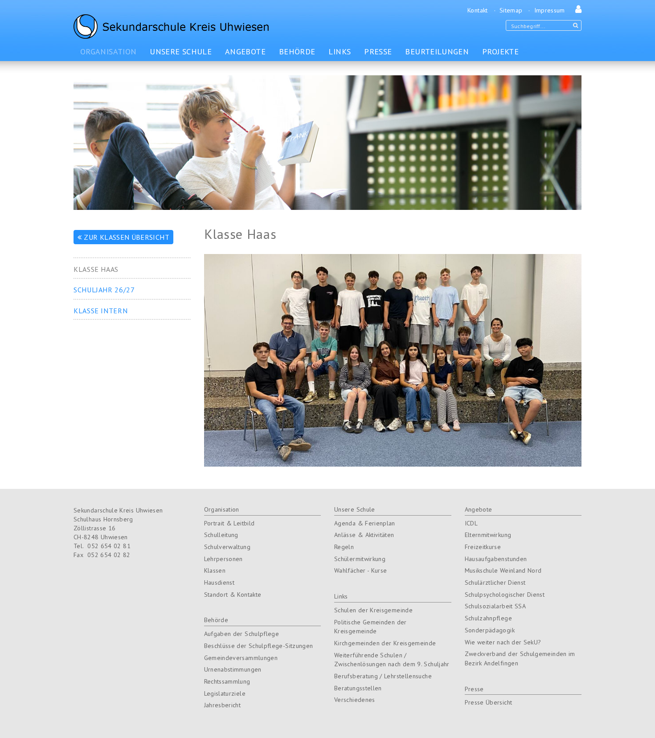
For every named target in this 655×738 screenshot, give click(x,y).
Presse (474, 689)
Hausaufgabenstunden (496, 559)
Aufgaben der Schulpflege (241, 634)
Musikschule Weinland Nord (503, 570)
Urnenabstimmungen (233, 669)
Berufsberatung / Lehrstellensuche (383, 676)
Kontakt (477, 10)
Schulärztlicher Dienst (495, 582)
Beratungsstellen (358, 688)
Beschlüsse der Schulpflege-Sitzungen (258, 646)
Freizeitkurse (483, 547)
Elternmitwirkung (488, 535)
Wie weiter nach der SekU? (503, 642)
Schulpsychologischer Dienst (505, 594)
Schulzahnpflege (488, 618)
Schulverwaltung (227, 547)
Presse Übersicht (488, 702)
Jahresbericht (222, 705)
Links (341, 596)
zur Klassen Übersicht (126, 237)
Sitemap (511, 10)
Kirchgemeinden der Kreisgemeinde (385, 643)
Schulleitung (221, 535)
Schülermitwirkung (359, 559)
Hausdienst (219, 582)
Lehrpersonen (223, 559)
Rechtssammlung (227, 681)
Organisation (221, 509)
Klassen (215, 570)
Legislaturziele (225, 693)
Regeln (344, 547)
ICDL (471, 523)
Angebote (478, 509)
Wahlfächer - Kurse (360, 570)
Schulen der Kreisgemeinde (373, 610)
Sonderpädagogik (490, 630)
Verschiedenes (354, 700)
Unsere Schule (354, 509)
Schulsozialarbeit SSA (495, 606)
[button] (576, 10)
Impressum (549, 10)
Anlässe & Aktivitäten (364, 535)
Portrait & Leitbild (229, 523)
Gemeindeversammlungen (241, 658)
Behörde (216, 620)
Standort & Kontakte (233, 594)
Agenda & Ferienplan (364, 523)
